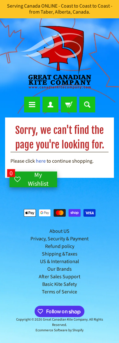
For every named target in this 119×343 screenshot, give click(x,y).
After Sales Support (59, 276)
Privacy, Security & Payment (59, 238)
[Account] (50, 104)
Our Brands (59, 269)
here (41, 161)
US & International (59, 261)
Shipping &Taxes (59, 253)
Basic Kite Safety (59, 284)
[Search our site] (87, 104)
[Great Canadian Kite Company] (59, 57)
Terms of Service (59, 291)
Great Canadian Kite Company (65, 319)
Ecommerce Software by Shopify (59, 330)
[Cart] (69, 104)
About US (59, 231)
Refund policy (59, 246)
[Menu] (32, 104)
